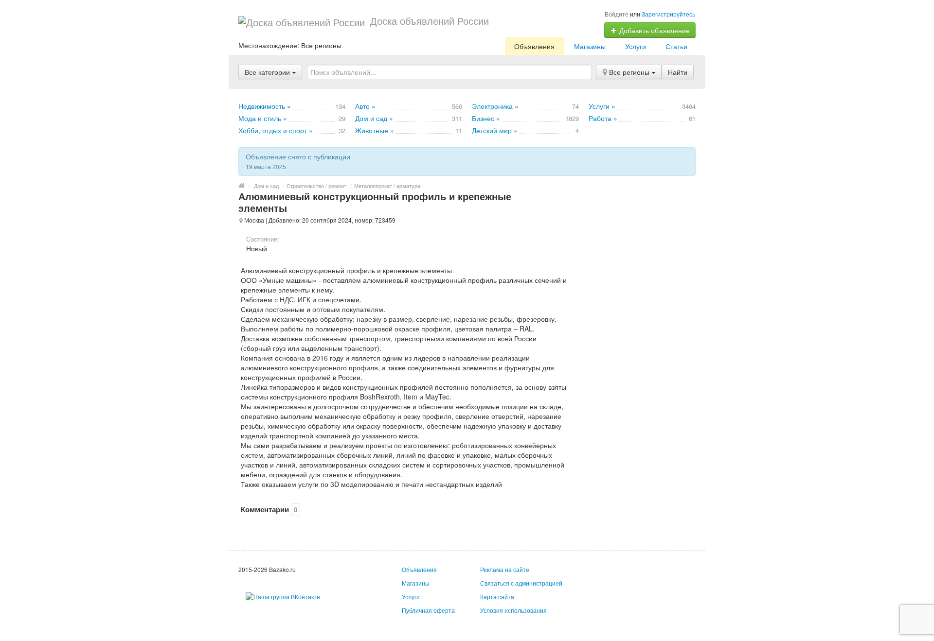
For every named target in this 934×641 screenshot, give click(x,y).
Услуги (635, 46)
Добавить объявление (653, 30)
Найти (677, 72)
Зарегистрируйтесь (668, 14)
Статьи (676, 46)
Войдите (617, 14)
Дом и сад (266, 186)
